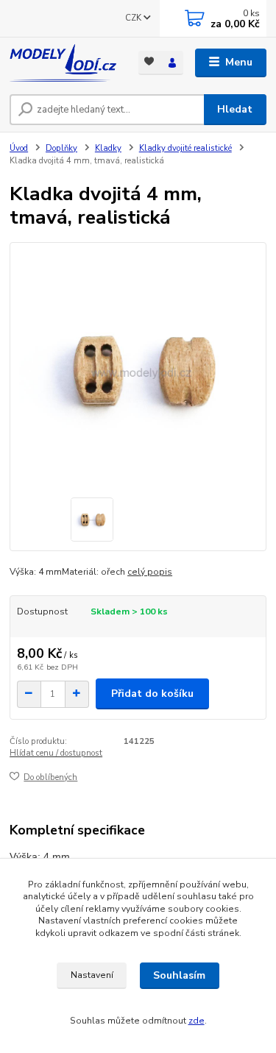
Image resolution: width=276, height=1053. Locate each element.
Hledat (234, 109)
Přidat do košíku (152, 694)
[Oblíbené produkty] (149, 61)
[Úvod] (63, 63)
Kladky (108, 148)
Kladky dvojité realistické (185, 148)
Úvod (19, 148)
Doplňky (61, 148)
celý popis (149, 572)
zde (196, 1021)
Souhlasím (179, 975)
